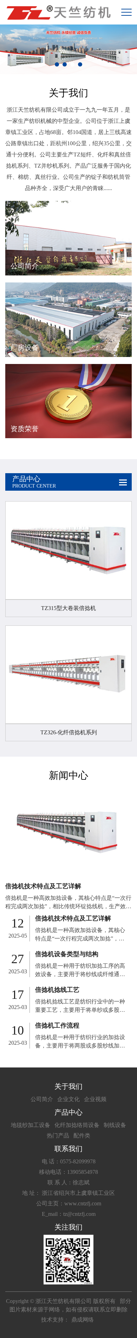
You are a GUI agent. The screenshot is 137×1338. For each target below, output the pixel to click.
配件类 (81, 1136)
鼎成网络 (82, 1320)
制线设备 (115, 1125)
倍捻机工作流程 (57, 1025)
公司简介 (42, 1099)
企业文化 (68, 1099)
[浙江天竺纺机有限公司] (58, 12)
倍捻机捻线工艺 (57, 989)
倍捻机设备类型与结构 (66, 954)
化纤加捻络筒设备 (76, 1125)
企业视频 (95, 1099)
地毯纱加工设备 (30, 1125)
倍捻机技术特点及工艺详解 (43, 886)
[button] (57, 64)
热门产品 (58, 1136)
